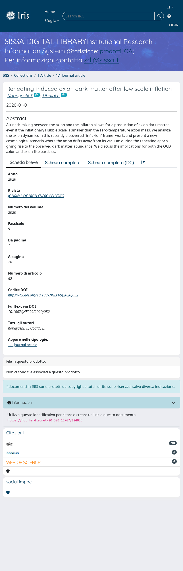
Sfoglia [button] (50, 20)
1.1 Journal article (70, 75)
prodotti (110, 51)
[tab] (144, 162)
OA (128, 51)
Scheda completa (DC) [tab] (111, 162)
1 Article (44, 75)
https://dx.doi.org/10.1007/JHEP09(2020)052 (43, 295)
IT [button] (169, 7)
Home (50, 11)
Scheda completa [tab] (63, 162)
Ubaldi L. (51, 95)
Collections (23, 75)
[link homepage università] (21, 16)
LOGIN (173, 25)
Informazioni (21, 402)
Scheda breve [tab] (24, 162)
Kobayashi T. (20, 95)
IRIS (6, 75)
